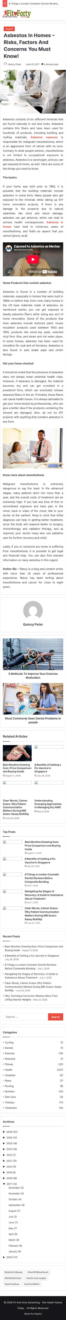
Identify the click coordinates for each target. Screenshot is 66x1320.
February (13, 1245)
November (14, 1193)
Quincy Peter (14, 64)
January (13, 1251)
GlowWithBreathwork (38, 1272)
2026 (9, 1131)
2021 (9, 1160)
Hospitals (10, 1075)
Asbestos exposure (44, 137)
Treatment (11, 1107)
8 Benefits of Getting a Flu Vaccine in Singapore (47, 768)
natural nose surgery (36, 1278)
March (12, 1239)
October (13, 1199)
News (8, 1080)
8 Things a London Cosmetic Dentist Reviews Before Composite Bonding (42, 878)
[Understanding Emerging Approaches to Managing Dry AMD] (48, 789)
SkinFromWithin (32, 1284)
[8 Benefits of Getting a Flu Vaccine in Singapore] (48, 753)
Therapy (9, 1102)
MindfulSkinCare (13, 1278)
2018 (9, 1178)
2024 (9, 1143)
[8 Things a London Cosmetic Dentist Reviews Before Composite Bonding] (12, 879)
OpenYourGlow (12, 1284)
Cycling (9, 1042)
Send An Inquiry (33, 1313)
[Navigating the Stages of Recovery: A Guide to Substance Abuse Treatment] (12, 896)
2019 (9, 1172)
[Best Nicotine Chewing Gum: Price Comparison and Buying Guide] (17, 753)
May (11, 1228)
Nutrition (10, 1091)
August (13, 1210)
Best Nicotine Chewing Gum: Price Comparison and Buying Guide (17, 768)
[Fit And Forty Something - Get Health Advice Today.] (17, 14)
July (11, 1216)
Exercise (9, 1053)
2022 (9, 1155)
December (14, 1187)
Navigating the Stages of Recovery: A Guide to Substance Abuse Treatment (44, 895)
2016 (9, 1257)
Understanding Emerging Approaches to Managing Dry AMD (48, 804)
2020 (9, 1166)
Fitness (9, 1064)
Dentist (9, 1048)
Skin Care (10, 1097)
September (15, 1205)
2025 (9, 1137)
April (11, 1234)
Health (9, 28)
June (11, 1222)
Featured (10, 1058)
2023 (9, 1149)
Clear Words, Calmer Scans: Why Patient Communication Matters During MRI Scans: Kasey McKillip (16, 807)
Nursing (9, 1086)
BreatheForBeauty (14, 1272)
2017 (9, 1184)
